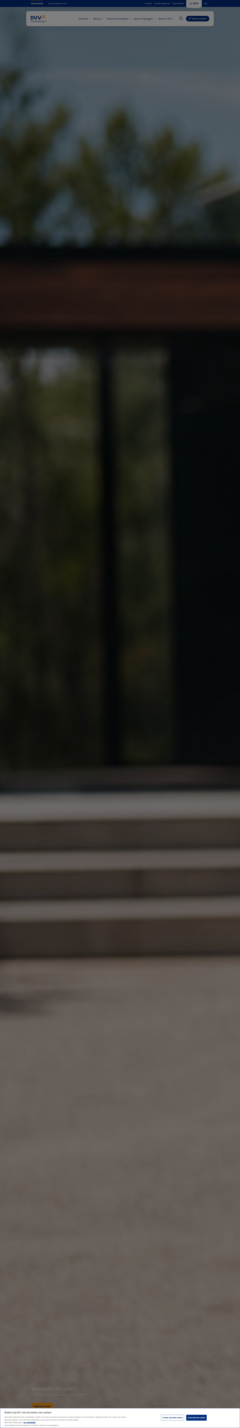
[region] (120, 1418)
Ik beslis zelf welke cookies (172, 1417)
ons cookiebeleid (29, 1422)
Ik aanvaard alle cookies (196, 1417)
